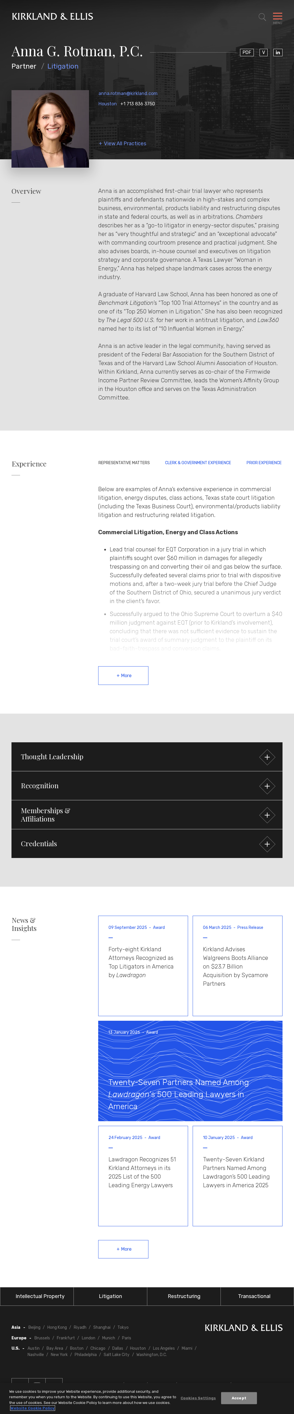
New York (59, 1354)
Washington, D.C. (151, 1354)
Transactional (254, 1296)
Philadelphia (86, 1354)
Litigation (63, 66)
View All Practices (125, 144)
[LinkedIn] (278, 52)
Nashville (36, 1354)
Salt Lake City (116, 1354)
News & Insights (24, 924)
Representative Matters (124, 462)
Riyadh (80, 1327)
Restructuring (184, 1296)
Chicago (97, 1348)
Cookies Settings (198, 1398)
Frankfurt (66, 1338)
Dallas (117, 1348)
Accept (239, 1398)
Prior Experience (264, 462)
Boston (77, 1348)
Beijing (34, 1327)
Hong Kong (57, 1327)
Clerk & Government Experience (198, 462)
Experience (29, 463)
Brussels (42, 1338)
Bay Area (55, 1348)
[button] (147, 756)
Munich (108, 1338)
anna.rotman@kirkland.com (128, 93)
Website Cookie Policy (33, 1408)
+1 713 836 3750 (137, 103)
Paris (126, 1338)
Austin (34, 1348)
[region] (147, 1398)
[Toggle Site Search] (262, 17)
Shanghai (102, 1327)
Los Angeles (164, 1348)
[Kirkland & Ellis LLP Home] (244, 1328)
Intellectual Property (40, 1296)
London (88, 1338)
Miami (187, 1348)
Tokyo (123, 1327)
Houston (107, 103)
